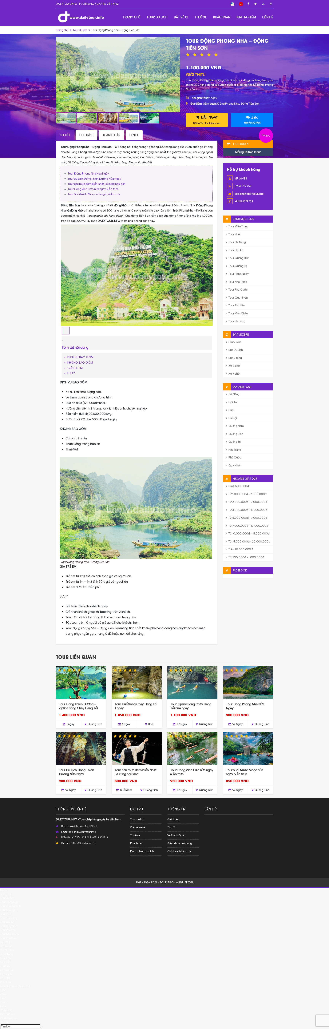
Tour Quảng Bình (238, 258)
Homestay (6, 1010)
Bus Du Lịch (235, 350)
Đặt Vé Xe (181, 17)
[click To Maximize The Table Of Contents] (65, 330)
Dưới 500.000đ (238, 486)
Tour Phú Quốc (238, 289)
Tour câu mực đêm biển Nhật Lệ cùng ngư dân (96, 184)
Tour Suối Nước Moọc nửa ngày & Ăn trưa (94, 194)
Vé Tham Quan (176, 835)
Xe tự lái (5, 978)
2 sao (3, 1002)
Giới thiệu (173, 819)
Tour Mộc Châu (238, 313)
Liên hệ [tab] (134, 135)
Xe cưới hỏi (7, 970)
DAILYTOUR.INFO (66, 819)
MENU (3, 890)
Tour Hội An (235, 250)
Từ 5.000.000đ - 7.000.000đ (247, 517)
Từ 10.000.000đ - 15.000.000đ (249, 533)
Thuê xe (201, 17)
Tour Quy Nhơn (238, 297)
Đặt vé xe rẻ (137, 827)
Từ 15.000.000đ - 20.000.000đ (249, 541)
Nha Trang (234, 449)
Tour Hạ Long (236, 321)
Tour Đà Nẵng (237, 242)
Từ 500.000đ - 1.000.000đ (246, 557)
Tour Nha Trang (237, 282)
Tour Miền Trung (238, 226)
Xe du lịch (6, 974)
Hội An (232, 402)
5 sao (3, 990)
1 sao (3, 1006)
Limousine (235, 342)
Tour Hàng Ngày (238, 274)
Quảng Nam (236, 426)
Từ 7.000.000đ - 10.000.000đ (248, 525)
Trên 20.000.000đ (240, 549)
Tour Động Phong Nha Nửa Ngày (88, 173)
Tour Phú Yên (236, 305)
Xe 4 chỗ (234, 365)
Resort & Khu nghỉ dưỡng (15, 986)
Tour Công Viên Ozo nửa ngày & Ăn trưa (93, 189)
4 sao (3, 994)
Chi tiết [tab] (65, 135)
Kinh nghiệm (246, 17)
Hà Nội (232, 418)
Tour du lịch (157, 17)
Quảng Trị (234, 441)
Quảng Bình (235, 434)
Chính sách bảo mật (179, 851)
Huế (231, 410)
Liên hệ (267, 17)
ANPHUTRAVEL (185, 882)
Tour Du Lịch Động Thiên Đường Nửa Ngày (94, 178)
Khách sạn (221, 17)
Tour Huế (234, 234)
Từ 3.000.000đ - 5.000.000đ (247, 510)
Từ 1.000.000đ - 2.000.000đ (247, 494)
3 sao (3, 998)
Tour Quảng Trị (237, 266)
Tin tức (171, 827)
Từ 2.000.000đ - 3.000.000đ (247, 502)
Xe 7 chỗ (234, 373)
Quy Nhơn (234, 465)
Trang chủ (131, 17)
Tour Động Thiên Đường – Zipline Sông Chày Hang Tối (78, 706)
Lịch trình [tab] (86, 135)
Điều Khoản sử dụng (179, 843)
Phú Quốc (234, 457)
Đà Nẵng (234, 394)
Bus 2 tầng (235, 358)
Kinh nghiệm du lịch (142, 851)
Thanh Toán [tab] (111, 135)
